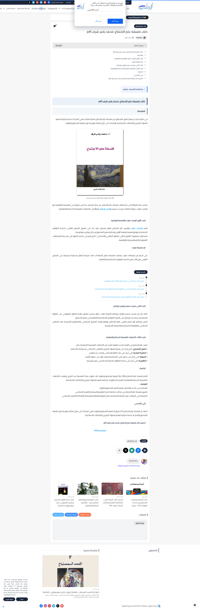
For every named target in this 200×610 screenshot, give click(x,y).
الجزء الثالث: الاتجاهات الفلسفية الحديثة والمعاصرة (127, 68)
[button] (138, 450)
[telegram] (41, 2)
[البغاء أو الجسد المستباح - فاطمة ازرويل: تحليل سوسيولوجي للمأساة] (70, 571)
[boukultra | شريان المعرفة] (146, 6)
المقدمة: (140, 55)
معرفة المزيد (9, 599)
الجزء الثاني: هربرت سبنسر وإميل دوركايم (130, 65)
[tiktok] (29, 2)
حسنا (22, 599)
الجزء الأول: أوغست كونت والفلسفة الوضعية (128, 58)
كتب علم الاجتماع (141, 26)
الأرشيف (68, 2)
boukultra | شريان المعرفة (131, 605)
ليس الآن (98, 21)
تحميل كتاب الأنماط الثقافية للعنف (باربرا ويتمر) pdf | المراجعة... (122, 297)
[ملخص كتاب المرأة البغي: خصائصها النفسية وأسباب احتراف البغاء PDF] (112, 489)
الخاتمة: (140, 71)
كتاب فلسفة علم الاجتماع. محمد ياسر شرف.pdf (128, 51)
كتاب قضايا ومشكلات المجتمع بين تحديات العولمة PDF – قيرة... (139, 502)
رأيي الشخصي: (138, 75)
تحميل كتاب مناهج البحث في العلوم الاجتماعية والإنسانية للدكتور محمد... (119, 289)
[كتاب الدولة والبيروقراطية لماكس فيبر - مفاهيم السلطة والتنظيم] (88, 489)
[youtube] (45, 2)
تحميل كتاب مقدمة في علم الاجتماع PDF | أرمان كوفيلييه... (124, 281)
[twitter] (57, 605)
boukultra (139, 37)
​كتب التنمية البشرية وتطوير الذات (74, 8)
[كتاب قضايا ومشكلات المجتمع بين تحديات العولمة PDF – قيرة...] (137, 489)
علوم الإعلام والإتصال (38, 8)
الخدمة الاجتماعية (23, 8)
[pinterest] (37, 2)
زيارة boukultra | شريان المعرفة (129, 465)
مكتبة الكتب (10, 8)
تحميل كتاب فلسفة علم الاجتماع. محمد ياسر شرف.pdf (126, 78)
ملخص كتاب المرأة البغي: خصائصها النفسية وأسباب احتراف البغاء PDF (113, 502)
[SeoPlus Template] (159, 605)
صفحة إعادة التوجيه (57, 2)
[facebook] (48, 2)
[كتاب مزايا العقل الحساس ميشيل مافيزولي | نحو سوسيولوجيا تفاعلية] (63, 489)
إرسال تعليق (140, 523)
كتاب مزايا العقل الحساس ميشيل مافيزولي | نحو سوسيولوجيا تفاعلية (64, 502)
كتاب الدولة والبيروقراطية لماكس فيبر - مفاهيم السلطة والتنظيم (88, 502)
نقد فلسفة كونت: (137, 61)
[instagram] (45, 605)
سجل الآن (115, 21)
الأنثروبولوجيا (52, 8)
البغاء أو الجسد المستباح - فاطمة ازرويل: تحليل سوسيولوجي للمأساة (71, 592)
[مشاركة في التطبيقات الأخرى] (119, 450)
